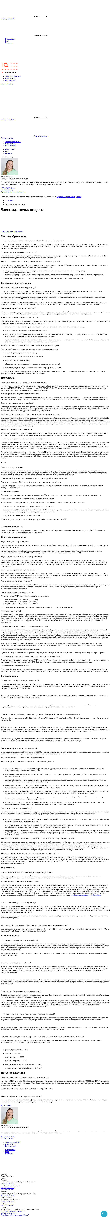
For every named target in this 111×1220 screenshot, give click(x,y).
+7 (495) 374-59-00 (7, 19)
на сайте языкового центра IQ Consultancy (86, 895)
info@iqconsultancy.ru (8, 1213)
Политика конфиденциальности (13, 1211)
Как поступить (10, 80)
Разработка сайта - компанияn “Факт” (15, 1215)
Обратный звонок (18, 192)
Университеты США (13, 76)
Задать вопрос (6, 192)
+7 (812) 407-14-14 (7, 1188)
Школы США (10, 78)
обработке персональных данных (69, 197)
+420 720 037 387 (7, 1190)
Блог (7, 41)
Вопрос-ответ (10, 39)
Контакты (8, 43)
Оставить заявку (7, 190)
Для (7, 232)
